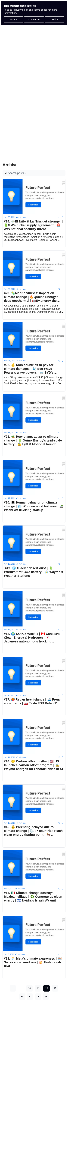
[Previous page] (30, 996)
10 (29, 988)
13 (55, 988)
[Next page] (38, 996)
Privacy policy (21, 9)
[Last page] (46, 996)
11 (38, 988)
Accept (13, 19)
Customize (34, 19)
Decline (54, 19)
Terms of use (40, 9)
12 (46, 988)
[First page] (22, 996)
